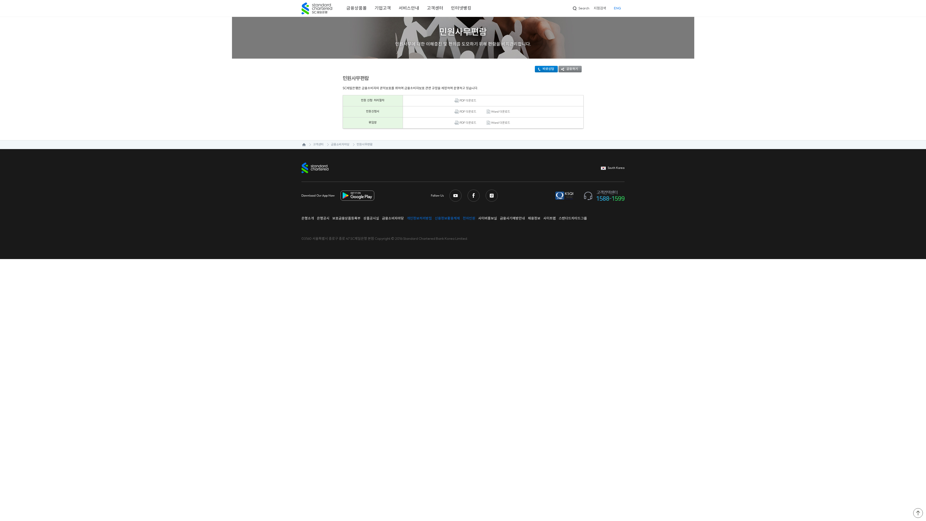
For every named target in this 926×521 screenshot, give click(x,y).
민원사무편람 (365, 144)
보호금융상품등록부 (346, 218)
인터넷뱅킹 (461, 8)
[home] (301, 144)
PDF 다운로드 (467, 101)
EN (617, 8)
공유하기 (572, 69)
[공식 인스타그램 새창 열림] (492, 196)
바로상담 (548, 69)
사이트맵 (549, 218)
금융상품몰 (356, 8)
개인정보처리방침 (419, 218)
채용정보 (534, 218)
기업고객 (382, 8)
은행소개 (307, 218)
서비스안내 (409, 8)
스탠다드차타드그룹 (573, 218)
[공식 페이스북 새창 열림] (474, 196)
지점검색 (600, 8)
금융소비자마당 (340, 144)
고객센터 (435, 8)
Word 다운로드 (500, 112)
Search (580, 8)
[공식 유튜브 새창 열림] (455, 196)
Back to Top (918, 513)
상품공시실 (371, 218)
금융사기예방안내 (512, 218)
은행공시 (323, 218)
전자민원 (469, 218)
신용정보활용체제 (447, 218)
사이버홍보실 (487, 218)
